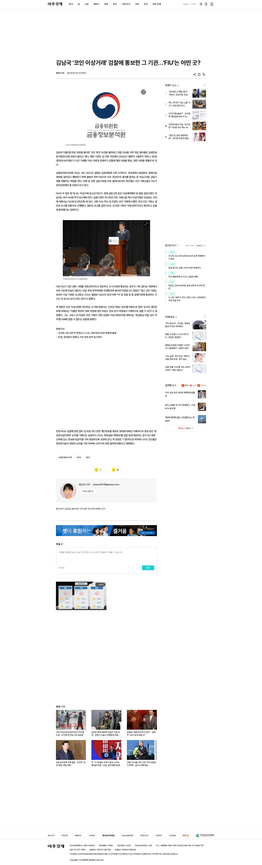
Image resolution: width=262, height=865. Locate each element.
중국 (71, 4)
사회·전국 (126, 4)
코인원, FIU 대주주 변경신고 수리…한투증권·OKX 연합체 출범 (87, 333)
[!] (205, 85)
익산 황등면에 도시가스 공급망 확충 (183, 276)
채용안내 (78, 835)
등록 (148, 568)
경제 (106, 4)
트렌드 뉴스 (170, 85)
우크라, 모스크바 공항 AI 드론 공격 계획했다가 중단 (186, 257)
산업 (86, 4)
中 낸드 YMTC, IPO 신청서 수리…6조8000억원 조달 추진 (187, 299)
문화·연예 (157, 4)
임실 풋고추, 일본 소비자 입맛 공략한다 (184, 268)
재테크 (96, 4)
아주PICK (170, 317)
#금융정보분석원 (65, 457)
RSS (184, 835)
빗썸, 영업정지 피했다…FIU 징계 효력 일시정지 (80, 337)
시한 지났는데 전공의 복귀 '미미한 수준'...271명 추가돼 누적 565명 (70, 733)
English (186, 4)
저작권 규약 (144, 835)
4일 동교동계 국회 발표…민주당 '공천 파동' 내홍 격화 (70, 764)
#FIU (88, 457)
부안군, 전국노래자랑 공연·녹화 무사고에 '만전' (186, 287)
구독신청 (64, 835)
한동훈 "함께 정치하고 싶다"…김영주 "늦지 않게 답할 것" (141, 733)
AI (79, 4)
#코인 (79, 457)
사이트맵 (172, 835)
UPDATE (199, 246)
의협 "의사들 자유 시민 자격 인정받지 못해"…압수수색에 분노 (141, 764)
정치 (115, 4)
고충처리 (159, 835)
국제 (137, 4)
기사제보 (91, 835)
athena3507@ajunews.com (106, 484)
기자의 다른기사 (87, 491)
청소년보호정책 (127, 835)
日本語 (193, 4)
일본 (194, 385)
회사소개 (51, 835)
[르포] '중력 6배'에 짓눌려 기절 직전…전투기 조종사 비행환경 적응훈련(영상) (105, 734)
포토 (146, 4)
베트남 (203, 385)
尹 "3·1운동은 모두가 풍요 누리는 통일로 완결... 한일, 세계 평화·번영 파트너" (105, 764)
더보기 (178, 429)
